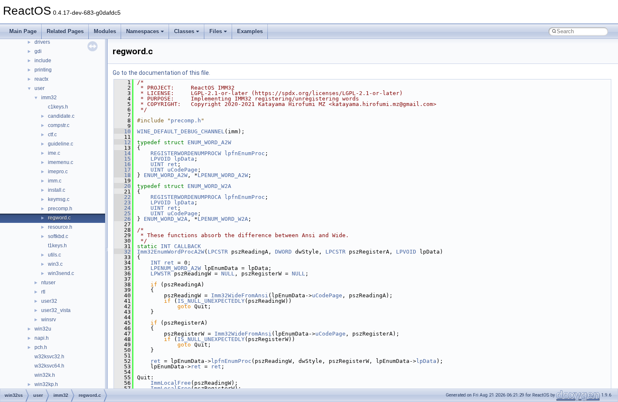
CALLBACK (187, 246)
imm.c (54, 181)
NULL (228, 273)
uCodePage (182, 170)
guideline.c (60, 144)
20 (122, 186)
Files (215, 31)
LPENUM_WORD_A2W (223, 175)
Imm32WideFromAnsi (239, 295)
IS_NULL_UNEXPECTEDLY (211, 301)
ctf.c (52, 135)
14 (122, 153)
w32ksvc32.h (49, 357)
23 (122, 202)
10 (122, 131)
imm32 (49, 97)
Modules (105, 31)
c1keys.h (58, 107)
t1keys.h (57, 246)
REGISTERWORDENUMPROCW (186, 153)
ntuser (48, 283)
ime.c (54, 153)
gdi (38, 51)
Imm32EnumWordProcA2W (170, 252)
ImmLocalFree (171, 383)
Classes (184, 31)
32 (122, 252)
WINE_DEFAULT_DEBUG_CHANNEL (180, 131)
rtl (43, 292)
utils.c (54, 255)
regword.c (59, 218)
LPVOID (161, 159)
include (42, 60)
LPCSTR (218, 252)
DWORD (283, 252)
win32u (42, 329)
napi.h (41, 338)
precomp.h (60, 209)
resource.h (60, 227)
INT (166, 246)
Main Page (23, 31)
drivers (42, 42)
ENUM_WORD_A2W (209, 142)
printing (43, 70)
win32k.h (44, 375)
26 (122, 219)
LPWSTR (161, 273)
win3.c (55, 264)
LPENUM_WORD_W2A (223, 219)
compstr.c (58, 125)
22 (122, 197)
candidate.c (61, 116)
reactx (41, 79)
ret (172, 164)
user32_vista (56, 310)
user (39, 88)
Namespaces (142, 31)
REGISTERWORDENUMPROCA (186, 197)
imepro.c (58, 172)
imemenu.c (60, 162)
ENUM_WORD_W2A (209, 186)
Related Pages (65, 31)
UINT (157, 164)
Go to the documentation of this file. (161, 72)
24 (122, 208)
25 (122, 213)
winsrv (48, 320)
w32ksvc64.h (49, 366)
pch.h (40, 347)
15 (122, 159)
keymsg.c (58, 199)
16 (122, 164)
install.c (56, 190)
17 (122, 170)
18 (122, 175)
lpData (184, 159)
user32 (49, 301)
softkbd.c (58, 236)
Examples (250, 31)
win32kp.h (46, 384)
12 (122, 142)
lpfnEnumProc (244, 153)
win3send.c (61, 273)
